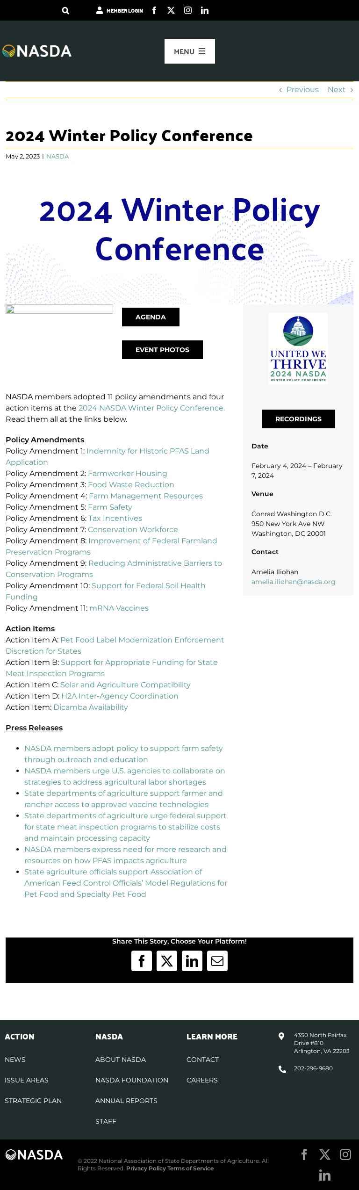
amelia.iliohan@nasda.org (293, 581)
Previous (303, 89)
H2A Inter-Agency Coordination (120, 696)
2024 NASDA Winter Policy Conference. (152, 408)
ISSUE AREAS (27, 1080)
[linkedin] (204, 10)
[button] (65, 10)
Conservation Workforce (133, 529)
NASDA (57, 156)
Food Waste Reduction (131, 484)
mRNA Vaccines (119, 608)
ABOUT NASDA (120, 1059)
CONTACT (203, 1059)
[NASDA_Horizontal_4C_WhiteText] (37, 47)
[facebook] (154, 10)
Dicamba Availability (90, 707)
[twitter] (171, 10)
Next (337, 89)
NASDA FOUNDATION (131, 1080)
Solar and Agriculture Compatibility (125, 684)
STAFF (105, 1121)
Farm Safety (110, 507)
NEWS (15, 1059)
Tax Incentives (115, 518)
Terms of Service (190, 1168)
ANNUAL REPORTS (126, 1100)
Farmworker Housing (127, 473)
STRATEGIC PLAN (33, 1100)
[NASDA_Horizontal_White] (34, 1152)
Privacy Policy (146, 1168)
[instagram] (188, 10)
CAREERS (202, 1080)
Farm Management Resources (146, 495)
